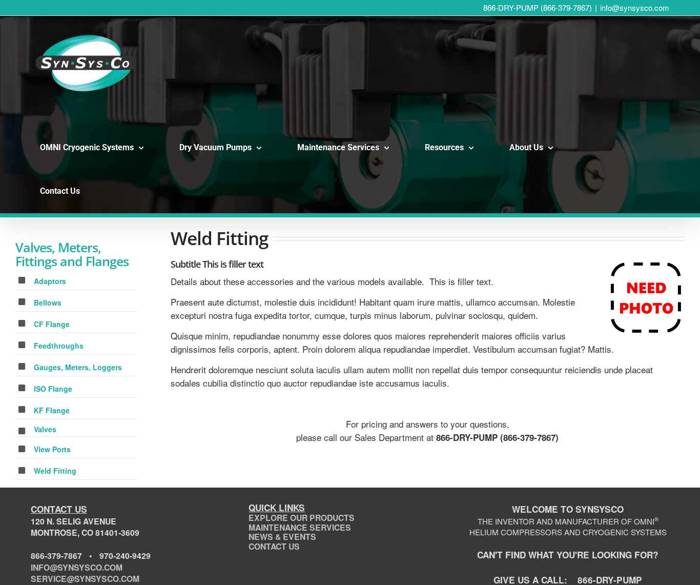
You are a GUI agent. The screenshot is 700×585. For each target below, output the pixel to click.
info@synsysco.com (634, 7)
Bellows (47, 302)
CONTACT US (274, 546)
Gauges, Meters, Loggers (78, 367)
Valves (45, 429)
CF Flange (52, 324)
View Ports (52, 449)
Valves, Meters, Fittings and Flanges (72, 254)
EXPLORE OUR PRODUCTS (302, 517)
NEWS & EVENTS (282, 536)
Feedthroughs (59, 345)
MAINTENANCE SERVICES (300, 527)
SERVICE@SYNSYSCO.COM (85, 578)
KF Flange (52, 410)
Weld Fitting (55, 471)
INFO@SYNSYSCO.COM (76, 567)
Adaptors (50, 281)
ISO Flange (53, 389)
